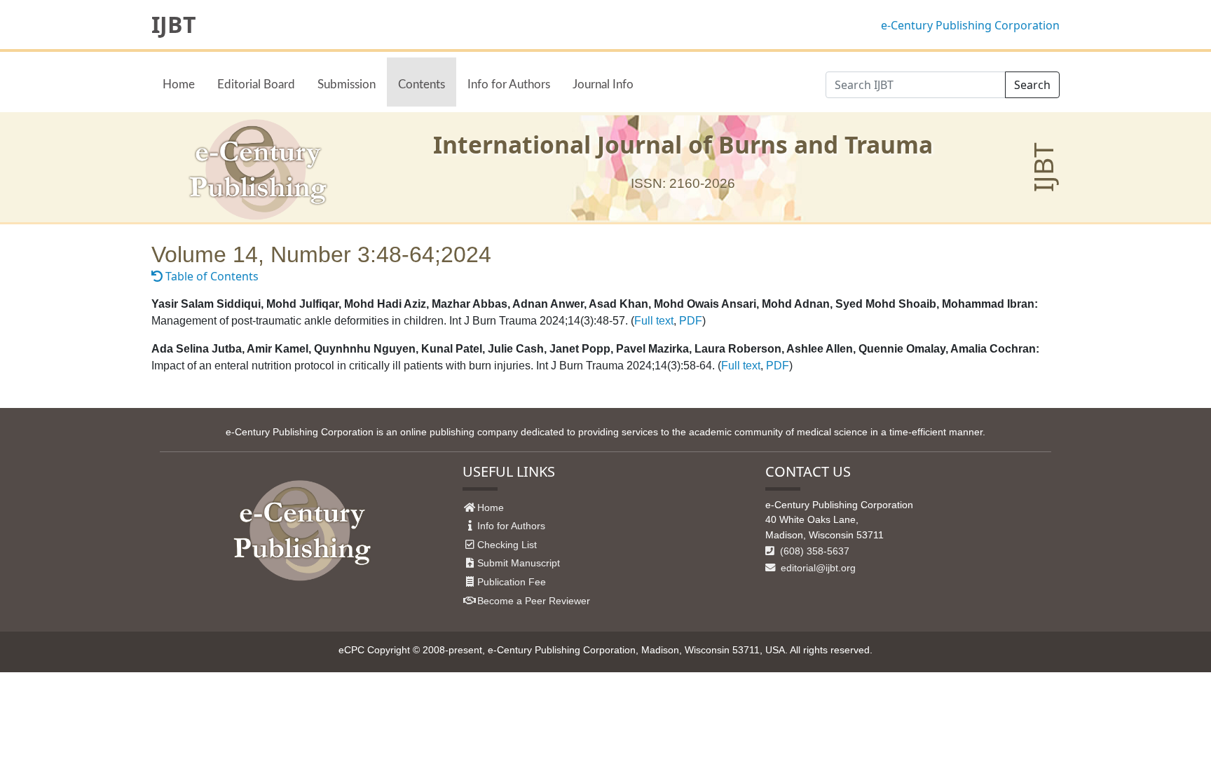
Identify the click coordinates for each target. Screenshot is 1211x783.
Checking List (507, 544)
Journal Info (603, 84)
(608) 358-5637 (813, 551)
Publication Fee (511, 581)
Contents (421, 84)
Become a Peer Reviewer (533, 600)
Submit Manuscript (518, 562)
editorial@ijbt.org (817, 567)
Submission (346, 84)
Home (179, 84)
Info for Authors (508, 84)
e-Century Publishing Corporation (970, 25)
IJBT (173, 24)
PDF (690, 321)
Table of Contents (211, 276)
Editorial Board (256, 84)
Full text (653, 321)
